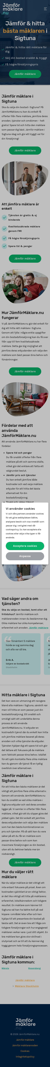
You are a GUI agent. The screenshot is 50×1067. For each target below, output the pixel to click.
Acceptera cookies (25, 546)
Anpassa (25, 556)
